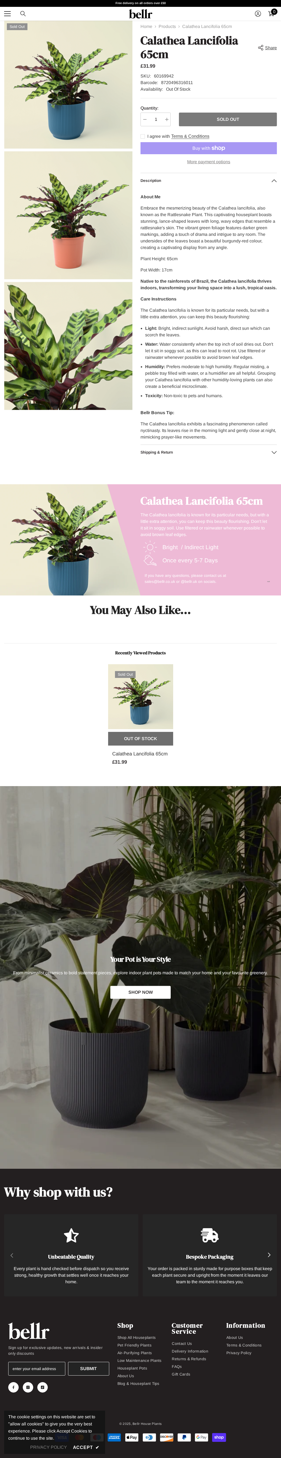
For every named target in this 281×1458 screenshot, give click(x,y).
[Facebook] (13, 1387)
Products (167, 26)
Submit (88, 1368)
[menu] (7, 13)
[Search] (23, 13)
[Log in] (258, 14)
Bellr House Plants (147, 1424)
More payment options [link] (208, 161)
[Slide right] (269, 1255)
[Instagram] (28, 1387)
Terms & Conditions (190, 136)
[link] (71, 1255)
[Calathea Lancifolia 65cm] (140, 696)
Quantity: (149, 108)
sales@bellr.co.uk (160, 581)
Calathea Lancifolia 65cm (140, 754)
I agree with (158, 136)
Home (146, 26)
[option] (140, 718)
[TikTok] (42, 1387)
